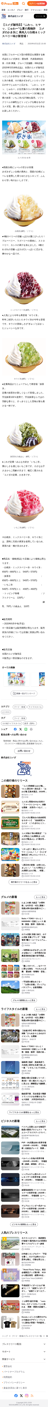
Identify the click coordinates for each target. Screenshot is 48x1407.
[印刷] (31, 729)
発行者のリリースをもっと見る (24, 882)
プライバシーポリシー (13, 1382)
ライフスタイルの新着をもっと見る (24, 1112)
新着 (3, 10)
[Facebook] (15, 729)
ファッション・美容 (39, 10)
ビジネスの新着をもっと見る (24, 1224)
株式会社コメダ (8, 44)
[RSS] (32, 1395)
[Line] (26, 729)
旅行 (27, 10)
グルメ (20, 10)
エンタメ (11, 10)
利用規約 (7, 1377)
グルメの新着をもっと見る (24, 1000)
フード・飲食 (19, 707)
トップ (5, 1336)
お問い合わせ (24, 751)
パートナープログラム (13, 1372)
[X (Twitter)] (20, 729)
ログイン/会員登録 (37, 3)
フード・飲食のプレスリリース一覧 (27, 1336)
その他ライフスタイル (11, 723)
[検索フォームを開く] (23, 3)
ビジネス (6, 712)
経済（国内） (30, 723)
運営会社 (7, 1366)
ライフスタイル (35, 707)
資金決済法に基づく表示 (14, 1388)
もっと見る (40, 897)
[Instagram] (26, 1395)
